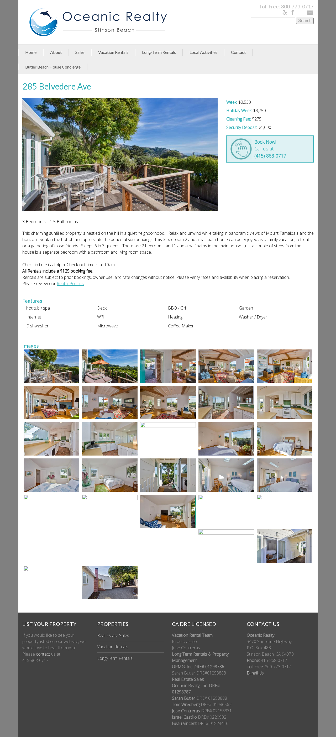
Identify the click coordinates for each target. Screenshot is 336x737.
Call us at (270, 149)
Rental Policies (70, 283)
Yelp (285, 12)
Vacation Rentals (113, 52)
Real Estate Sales (113, 635)
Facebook (293, 12)
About (56, 52)
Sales (80, 52)
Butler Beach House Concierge (53, 66)
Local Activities (203, 52)
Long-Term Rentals (159, 52)
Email (310, 12)
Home (30, 52)
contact (43, 654)
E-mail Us (255, 673)
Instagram (301, 12)
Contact (238, 52)
